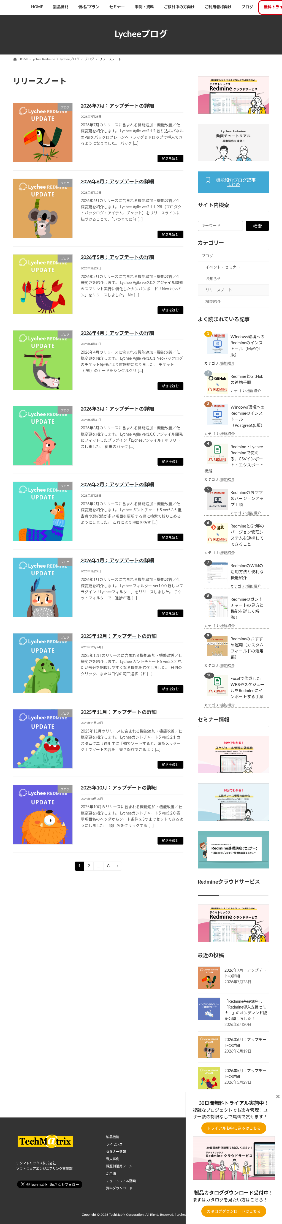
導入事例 (112, 1159)
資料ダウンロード (119, 1188)
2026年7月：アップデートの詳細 (117, 106)
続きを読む (170, 158)
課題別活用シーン (119, 1166)
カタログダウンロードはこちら (234, 1212)
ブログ (207, 256)
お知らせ (213, 279)
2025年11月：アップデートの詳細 (119, 712)
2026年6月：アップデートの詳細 (117, 181)
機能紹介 (213, 302)
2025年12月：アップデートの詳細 (119, 636)
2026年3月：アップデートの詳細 (117, 409)
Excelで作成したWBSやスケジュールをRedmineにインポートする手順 (247, 688)
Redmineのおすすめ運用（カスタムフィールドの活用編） (247, 648)
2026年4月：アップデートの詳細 (117, 333)
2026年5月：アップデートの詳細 (117, 257)
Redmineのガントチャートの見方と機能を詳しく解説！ (247, 608)
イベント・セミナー (222, 267)
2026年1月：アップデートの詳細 (117, 560)
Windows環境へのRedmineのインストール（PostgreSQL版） (248, 416)
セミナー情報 (116, 1151)
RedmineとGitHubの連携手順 (247, 380)
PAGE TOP (269, 1182)
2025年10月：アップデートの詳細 (119, 788)
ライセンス (114, 1144)
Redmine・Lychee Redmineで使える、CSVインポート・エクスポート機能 (234, 459)
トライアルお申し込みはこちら (234, 1128)
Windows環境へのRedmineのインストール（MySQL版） (248, 346)
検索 (257, 226)
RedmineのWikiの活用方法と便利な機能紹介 (247, 572)
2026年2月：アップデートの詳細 (117, 484)
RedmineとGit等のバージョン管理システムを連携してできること (247, 535)
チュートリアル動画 (121, 1180)
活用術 (111, 1173)
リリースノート (218, 290)
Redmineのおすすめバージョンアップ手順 (247, 499)
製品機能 (112, 1137)
